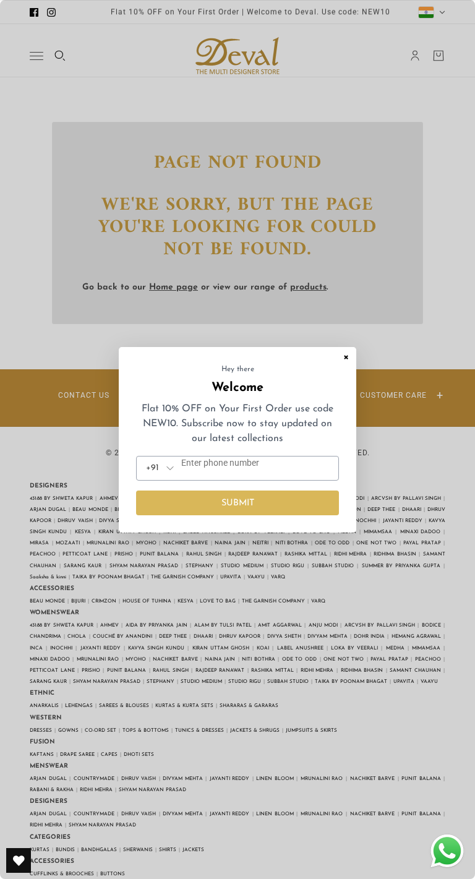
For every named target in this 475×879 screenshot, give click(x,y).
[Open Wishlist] (18, 860)
